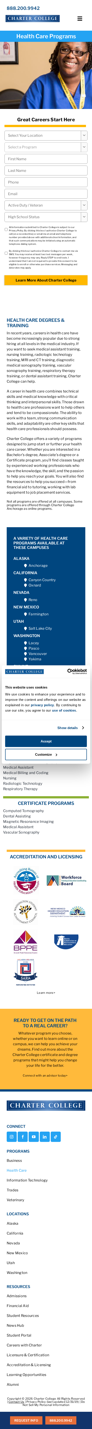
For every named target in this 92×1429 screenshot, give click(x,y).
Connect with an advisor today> (45, 1075)
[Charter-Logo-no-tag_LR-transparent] (33, 15)
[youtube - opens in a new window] (34, 1137)
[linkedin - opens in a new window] (45, 1137)
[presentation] (46, 182)
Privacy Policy (16, 230)
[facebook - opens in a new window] (23, 1137)
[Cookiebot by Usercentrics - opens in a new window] (67, 671)
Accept (46, 741)
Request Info (26, 1420)
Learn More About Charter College (46, 280)
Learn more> (46, 992)
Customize (43, 754)
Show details (67, 728)
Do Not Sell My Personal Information (54, 1403)
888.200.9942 (23, 8)
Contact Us (16, 1401)
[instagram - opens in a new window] (12, 1137)
